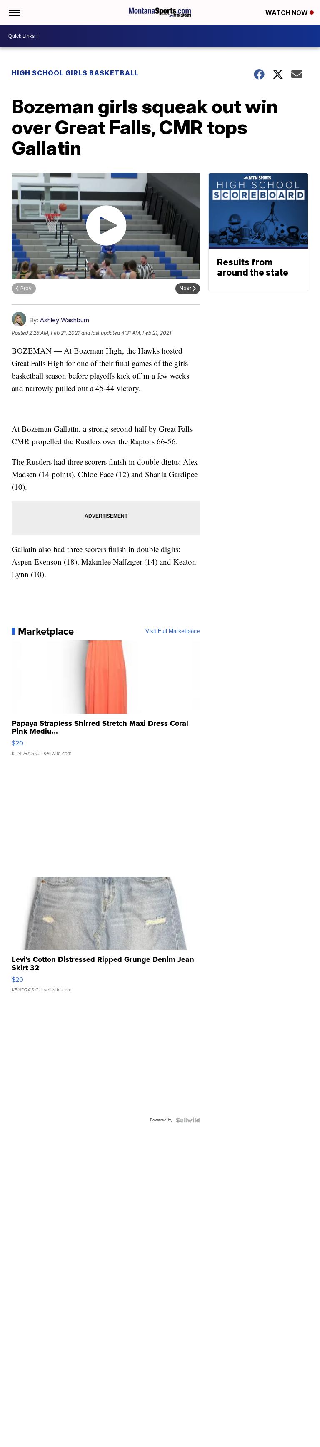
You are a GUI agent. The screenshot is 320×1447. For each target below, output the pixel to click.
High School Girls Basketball (75, 73)
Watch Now (287, 13)
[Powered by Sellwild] (188, 1120)
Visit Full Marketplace (172, 631)
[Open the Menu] (14, 12)
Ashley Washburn (64, 320)
